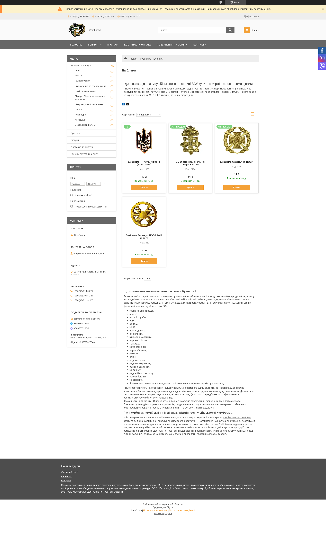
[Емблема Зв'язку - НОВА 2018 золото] (144, 214)
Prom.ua (179, 504)
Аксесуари (80, 120)
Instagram (66, 480)
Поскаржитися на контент (155, 510)
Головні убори (82, 80)
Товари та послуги (81, 65)
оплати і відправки (207, 434)
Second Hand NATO (85, 125)
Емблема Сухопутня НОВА (236, 161)
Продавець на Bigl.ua (163, 507)
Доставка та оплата (137, 44)
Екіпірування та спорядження (90, 86)
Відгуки (75, 140)
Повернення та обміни (172, 44)
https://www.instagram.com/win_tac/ (88, 337)
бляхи (228, 424)
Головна (76, 44)
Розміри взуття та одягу (84, 154)
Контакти (199, 44)
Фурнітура (145, 58)
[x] (127, 104)
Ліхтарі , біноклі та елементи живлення (90, 98)
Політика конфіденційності (182, 510)
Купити (144, 187)
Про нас (112, 44)
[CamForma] (76, 36)
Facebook (66, 476)
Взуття (78, 75)
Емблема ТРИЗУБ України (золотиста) (144, 163)
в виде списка (257, 114)
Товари (92, 44)
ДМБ (221, 424)
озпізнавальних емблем (237, 417)
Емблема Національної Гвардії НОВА (190, 163)
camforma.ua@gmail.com (87, 319)
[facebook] (123, 104)
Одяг (77, 70)
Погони (78, 109)
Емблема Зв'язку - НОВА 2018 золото (144, 236)
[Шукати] (230, 30)
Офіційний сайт (69, 472)
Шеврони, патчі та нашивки (89, 104)
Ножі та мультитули (85, 91)
